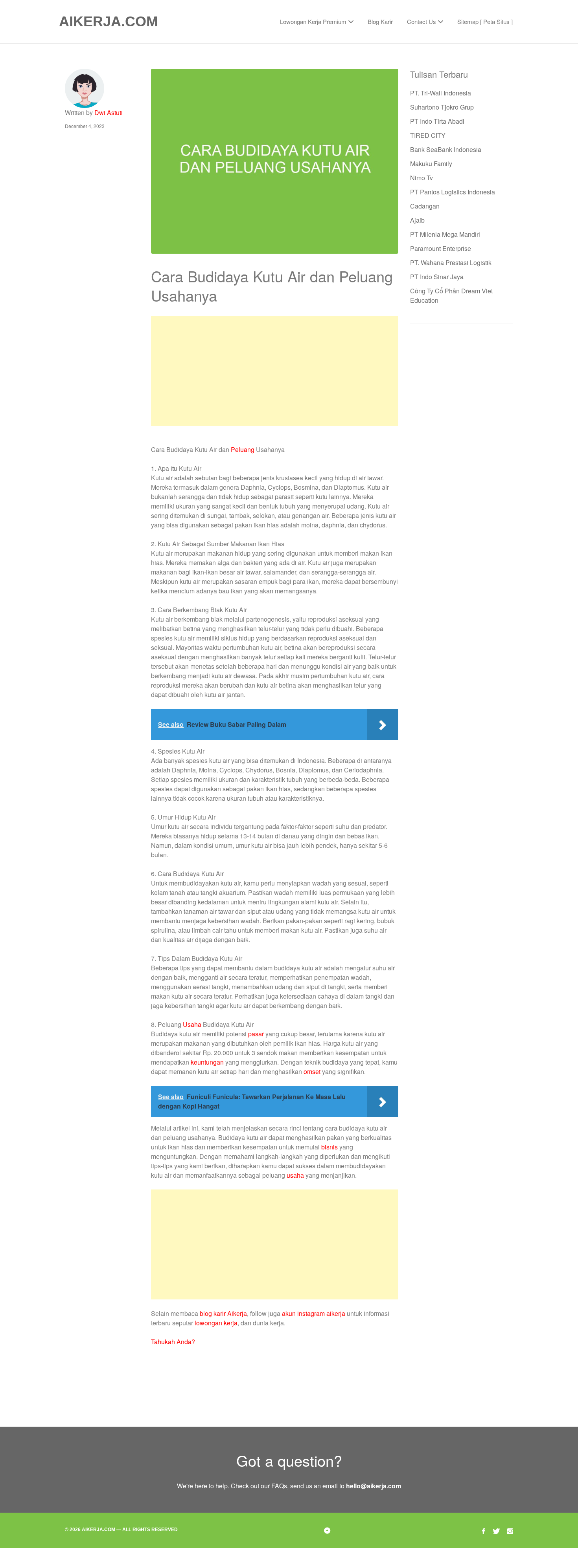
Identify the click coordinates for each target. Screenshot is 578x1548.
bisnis (329, 1146)
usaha (295, 1175)
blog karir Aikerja (223, 1313)
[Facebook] (483, 1530)
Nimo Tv (421, 177)
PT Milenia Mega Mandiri (445, 234)
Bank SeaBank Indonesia (445, 149)
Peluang (242, 449)
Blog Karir (380, 21)
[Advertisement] (274, 371)
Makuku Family (431, 163)
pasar (256, 1033)
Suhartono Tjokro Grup (442, 107)
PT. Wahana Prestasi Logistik (450, 262)
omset (312, 1071)
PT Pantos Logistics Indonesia (452, 191)
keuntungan (207, 1062)
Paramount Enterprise (440, 248)
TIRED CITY (427, 135)
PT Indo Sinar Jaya (437, 276)
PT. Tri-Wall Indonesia (440, 92)
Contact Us (421, 21)
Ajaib (417, 220)
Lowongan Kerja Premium (313, 21)
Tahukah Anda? (173, 1341)
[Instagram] (510, 1530)
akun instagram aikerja (313, 1313)
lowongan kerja (216, 1322)
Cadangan (425, 205)
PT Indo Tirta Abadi (437, 121)
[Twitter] (496, 1530)
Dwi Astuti (108, 112)
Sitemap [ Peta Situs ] (485, 21)
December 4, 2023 (85, 126)
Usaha (192, 1024)
